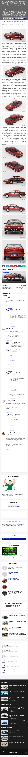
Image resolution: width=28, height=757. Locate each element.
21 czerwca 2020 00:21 (10, 298)
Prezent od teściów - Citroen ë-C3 (17, 691)
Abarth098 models (12, 566)
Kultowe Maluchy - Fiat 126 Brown (17, 615)
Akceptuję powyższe (20, 18)
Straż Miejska (17, 25)
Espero (13, 24)
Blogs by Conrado (10, 400)
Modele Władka (9, 525)
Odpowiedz (8, 305)
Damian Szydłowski (15, 342)
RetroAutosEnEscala (12, 578)
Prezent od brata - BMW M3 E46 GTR (17, 685)
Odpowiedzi (9, 308)
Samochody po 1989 (6, 25)
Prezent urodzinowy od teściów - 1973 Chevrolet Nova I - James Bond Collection (18, 715)
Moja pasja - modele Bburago (15, 585)
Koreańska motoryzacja (20, 24)
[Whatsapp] (24, 266)
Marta (7, 645)
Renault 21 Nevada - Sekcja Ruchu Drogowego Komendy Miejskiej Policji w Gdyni (17, 709)
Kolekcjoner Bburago (13, 572)
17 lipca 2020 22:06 (14, 390)
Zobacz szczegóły (8, 18)
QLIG (7, 655)
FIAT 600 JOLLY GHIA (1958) (13, 579)
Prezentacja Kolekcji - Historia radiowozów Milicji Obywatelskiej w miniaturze (17, 635)
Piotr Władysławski (15, 310)
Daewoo (10, 24)
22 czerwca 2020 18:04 (10, 401)
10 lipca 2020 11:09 (14, 415)
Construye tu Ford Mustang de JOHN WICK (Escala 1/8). (14, 593)
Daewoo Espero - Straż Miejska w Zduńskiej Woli (13, 279)
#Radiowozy (5, 24)
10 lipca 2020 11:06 (14, 311)
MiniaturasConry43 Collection (15, 591)
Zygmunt (8, 650)
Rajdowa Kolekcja (16, 524)
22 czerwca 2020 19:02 (14, 343)
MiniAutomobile (10, 328)
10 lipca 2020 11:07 (14, 374)
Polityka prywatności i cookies (14, 753)
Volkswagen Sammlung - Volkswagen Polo (15, 628)
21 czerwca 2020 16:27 (10, 330)
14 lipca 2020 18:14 (10, 434)
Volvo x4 (9, 573)
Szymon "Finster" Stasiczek (13, 433)
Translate (18, 506)
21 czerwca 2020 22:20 (10, 364)
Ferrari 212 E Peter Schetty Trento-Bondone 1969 (15, 568)
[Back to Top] (26, 753)
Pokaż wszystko (23, 597)
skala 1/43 (13, 25)
